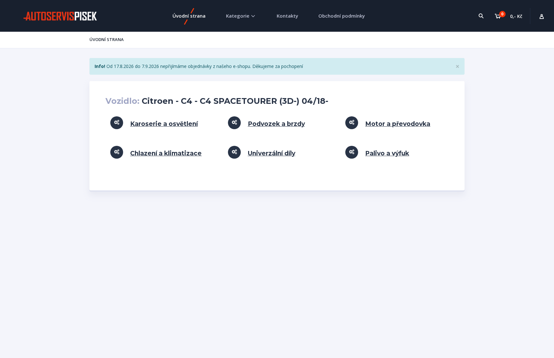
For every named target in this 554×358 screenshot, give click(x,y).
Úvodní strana (189, 15)
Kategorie (237, 15)
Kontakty (287, 15)
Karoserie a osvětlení (164, 124)
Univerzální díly (271, 153)
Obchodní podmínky (341, 15)
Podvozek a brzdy (276, 124)
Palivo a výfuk (387, 153)
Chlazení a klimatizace (166, 153)
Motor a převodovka (397, 124)
